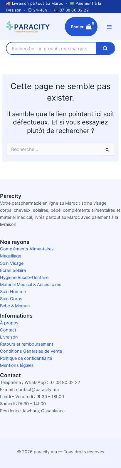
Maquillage (10, 256)
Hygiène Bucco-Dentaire (24, 277)
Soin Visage (11, 263)
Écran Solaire (13, 270)
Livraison (9, 337)
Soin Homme (13, 291)
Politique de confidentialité (26, 358)
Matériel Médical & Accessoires (30, 284)
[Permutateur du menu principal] (109, 26)
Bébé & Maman (15, 305)
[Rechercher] (105, 48)
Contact (8, 330)
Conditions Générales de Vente (31, 351)
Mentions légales (17, 365)
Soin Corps (11, 298)
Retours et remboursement (26, 344)
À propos (9, 323)
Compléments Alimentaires (27, 249)
